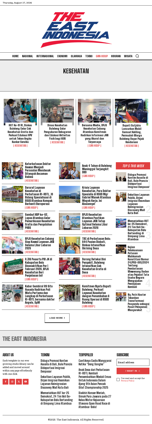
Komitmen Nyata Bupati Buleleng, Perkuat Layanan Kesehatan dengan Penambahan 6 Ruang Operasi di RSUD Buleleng (96, 294)
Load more (56, 318)
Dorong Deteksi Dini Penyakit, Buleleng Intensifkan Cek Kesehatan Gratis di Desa (94, 265)
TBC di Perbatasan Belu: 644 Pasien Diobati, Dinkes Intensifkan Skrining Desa (96, 243)
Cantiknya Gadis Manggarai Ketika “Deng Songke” (95, 362)
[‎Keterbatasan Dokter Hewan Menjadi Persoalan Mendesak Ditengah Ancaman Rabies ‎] (12, 170)
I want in (131, 371)
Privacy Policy (127, 380)
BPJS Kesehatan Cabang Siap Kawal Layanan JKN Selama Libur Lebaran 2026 (39, 243)
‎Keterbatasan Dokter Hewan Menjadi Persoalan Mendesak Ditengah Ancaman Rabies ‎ (38, 170)
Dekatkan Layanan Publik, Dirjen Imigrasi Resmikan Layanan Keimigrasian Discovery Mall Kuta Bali (56, 382)
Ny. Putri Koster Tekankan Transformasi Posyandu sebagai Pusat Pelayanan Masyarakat (138, 302)
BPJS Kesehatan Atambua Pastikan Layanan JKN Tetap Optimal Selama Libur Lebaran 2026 (95, 221)
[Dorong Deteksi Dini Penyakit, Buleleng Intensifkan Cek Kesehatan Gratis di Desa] (69, 266)
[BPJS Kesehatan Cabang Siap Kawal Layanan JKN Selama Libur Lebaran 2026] (12, 245)
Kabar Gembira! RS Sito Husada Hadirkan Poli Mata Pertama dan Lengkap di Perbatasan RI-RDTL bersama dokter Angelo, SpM (40, 294)
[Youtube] (26, 382)
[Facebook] (5, 382)
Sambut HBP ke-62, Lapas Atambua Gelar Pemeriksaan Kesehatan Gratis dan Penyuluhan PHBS (40, 221)
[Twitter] (19, 382)
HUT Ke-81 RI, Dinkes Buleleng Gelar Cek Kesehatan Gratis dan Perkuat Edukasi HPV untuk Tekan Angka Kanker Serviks (20, 133)
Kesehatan (20, 145)
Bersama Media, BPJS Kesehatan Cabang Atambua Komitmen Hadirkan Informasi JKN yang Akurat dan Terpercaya (94, 133)
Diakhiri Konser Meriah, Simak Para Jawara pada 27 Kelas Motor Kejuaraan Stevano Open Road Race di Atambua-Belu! (95, 400)
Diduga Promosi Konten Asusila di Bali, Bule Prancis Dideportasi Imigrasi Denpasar (138, 180)
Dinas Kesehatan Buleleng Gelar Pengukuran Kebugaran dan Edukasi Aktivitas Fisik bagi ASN (57, 131)
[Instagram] (12, 382)
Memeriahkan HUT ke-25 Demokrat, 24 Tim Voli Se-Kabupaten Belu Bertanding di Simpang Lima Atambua (138, 230)
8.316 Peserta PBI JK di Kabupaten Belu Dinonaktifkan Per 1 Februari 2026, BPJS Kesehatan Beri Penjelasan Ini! (38, 267)
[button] (137, 56)
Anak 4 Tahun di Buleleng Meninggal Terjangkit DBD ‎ (97, 169)
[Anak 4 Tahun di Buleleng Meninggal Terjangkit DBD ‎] (69, 170)
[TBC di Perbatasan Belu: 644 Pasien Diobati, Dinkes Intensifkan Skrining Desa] (69, 245)
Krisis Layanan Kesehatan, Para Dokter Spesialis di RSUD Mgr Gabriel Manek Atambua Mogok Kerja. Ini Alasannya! (96, 196)
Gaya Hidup (94, 145)
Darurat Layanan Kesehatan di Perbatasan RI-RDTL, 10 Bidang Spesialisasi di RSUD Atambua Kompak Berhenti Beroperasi (39, 196)
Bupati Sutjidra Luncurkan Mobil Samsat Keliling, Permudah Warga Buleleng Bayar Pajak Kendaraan (132, 134)
